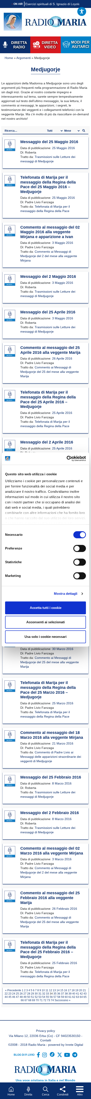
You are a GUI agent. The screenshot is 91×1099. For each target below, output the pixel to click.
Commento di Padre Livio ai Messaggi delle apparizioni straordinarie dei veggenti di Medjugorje (50, 756)
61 (70, 997)
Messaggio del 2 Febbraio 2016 (49, 813)
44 (6, 997)
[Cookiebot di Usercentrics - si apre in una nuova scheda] (66, 458)
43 (85, 993)
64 (81, 997)
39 (70, 993)
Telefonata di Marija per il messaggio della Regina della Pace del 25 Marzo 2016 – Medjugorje (48, 689)
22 (6, 993)
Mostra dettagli (66, 593)
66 (22, 1000)
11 (47, 990)
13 (54, 990)
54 (43, 997)
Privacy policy (45, 1031)
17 (69, 990)
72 (44, 1000)
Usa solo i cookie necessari (45, 637)
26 (21, 993)
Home (9, 58)
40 (73, 993)
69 (33, 1000)
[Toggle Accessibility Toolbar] (82, 11)
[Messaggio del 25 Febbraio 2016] (9, 781)
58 (58, 997)
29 (32, 993)
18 (73, 990)
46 (13, 997)
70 (37, 1000)
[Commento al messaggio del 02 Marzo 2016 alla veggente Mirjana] (9, 851)
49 (25, 997)
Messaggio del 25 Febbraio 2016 (50, 777)
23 (9, 993)
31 (40, 993)
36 (58, 993)
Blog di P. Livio (24, 1054)
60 (66, 997)
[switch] (79, 548)
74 (52, 1000)
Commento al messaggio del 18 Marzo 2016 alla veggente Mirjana (51, 735)
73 (48, 1000)
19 (76, 990)
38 (66, 993)
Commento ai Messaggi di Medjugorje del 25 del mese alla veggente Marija (49, 372)
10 (43, 990)
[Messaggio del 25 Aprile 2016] (9, 315)
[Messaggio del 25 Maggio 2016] (9, 145)
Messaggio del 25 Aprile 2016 (47, 312)
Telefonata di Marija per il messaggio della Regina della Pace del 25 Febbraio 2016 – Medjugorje (48, 949)
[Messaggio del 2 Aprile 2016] (9, 445)
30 (36, 993)
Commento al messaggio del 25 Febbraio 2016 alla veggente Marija (50, 898)
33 (47, 993)
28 (28, 993)
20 (80, 990)
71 (41, 1000)
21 (84, 990)
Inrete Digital (74, 1044)
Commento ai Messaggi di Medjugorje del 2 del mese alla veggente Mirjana (48, 256)
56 (51, 997)
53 (40, 997)
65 (85, 997)
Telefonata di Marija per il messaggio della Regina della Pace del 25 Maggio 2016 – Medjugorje (48, 184)
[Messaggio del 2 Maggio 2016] (9, 280)
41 (77, 993)
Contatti (45, 1040)
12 (50, 990)
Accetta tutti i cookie (45, 608)
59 (62, 997)
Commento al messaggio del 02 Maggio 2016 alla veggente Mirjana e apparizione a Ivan (50, 232)
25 (17, 993)
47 (17, 997)
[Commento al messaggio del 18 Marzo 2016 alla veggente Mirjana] (9, 736)
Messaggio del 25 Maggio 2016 (49, 142)
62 (73, 997)
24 (13, 993)
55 (47, 997)
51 (32, 997)
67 (26, 1000)
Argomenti (23, 58)
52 (36, 997)
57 (55, 997)
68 (29, 1000)
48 (21, 997)
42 (81, 993)
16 (65, 990)
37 (62, 993)
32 (43, 993)
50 (28, 997)
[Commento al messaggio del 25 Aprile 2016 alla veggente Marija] (9, 351)
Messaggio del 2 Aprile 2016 (46, 442)
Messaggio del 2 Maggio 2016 (48, 276)
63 (77, 997)
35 (55, 993)
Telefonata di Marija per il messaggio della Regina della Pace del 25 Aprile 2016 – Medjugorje (48, 399)
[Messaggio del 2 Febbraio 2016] (9, 816)
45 (9, 997)
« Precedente (13, 990)
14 (58, 990)
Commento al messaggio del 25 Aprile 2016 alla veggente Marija (50, 350)
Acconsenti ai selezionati (45, 622)
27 (25, 993)
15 (61, 990)
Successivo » (62, 1000)
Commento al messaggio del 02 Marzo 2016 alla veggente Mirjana (51, 850)
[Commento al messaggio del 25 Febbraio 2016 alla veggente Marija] (9, 896)
